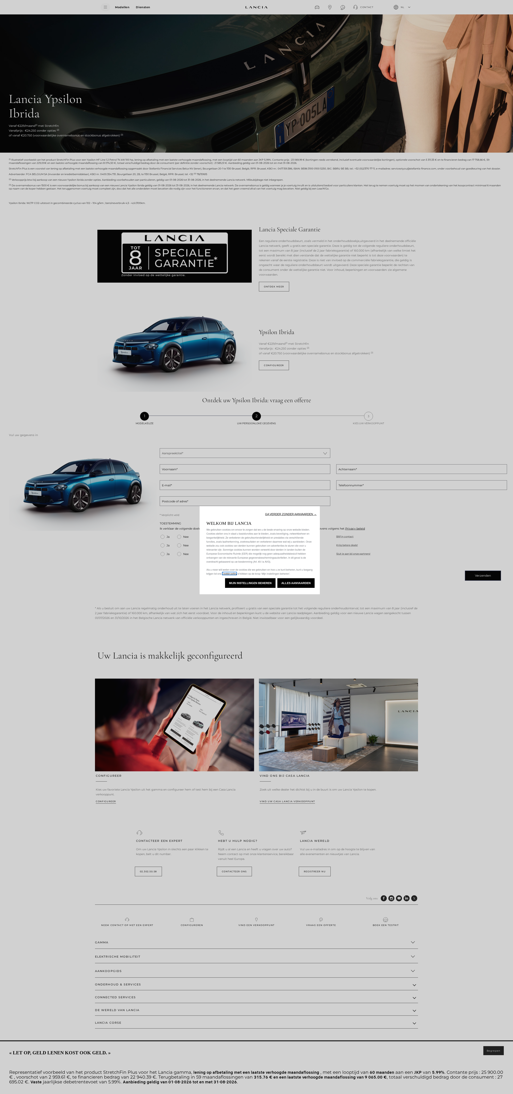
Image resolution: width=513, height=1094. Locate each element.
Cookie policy (229, 573)
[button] (291, 514)
